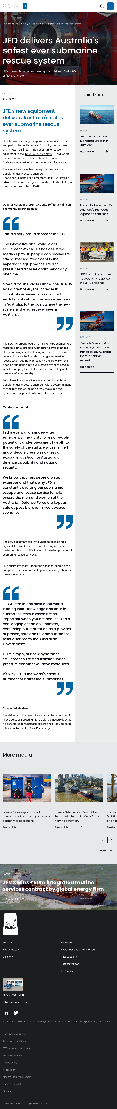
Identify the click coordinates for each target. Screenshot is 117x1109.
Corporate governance (15, 1034)
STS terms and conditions (16, 1048)
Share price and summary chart (78, 949)
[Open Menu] (110, 6)
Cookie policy (10, 1062)
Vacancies (66, 942)
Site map (7, 1091)
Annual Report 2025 (13, 994)
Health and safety (12, 949)
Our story (8, 956)
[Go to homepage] (58, 924)
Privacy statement (12, 1055)
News (23, 24)
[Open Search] (102, 6)
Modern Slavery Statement (17, 1076)
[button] (110, 6)
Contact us (67, 971)
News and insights (10, 24)
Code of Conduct (12, 1084)
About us (7, 942)
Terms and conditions (14, 1041)
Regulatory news (70, 963)
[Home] (15, 6)
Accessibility (9, 1069)
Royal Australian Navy (38, 153)
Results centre (69, 956)
